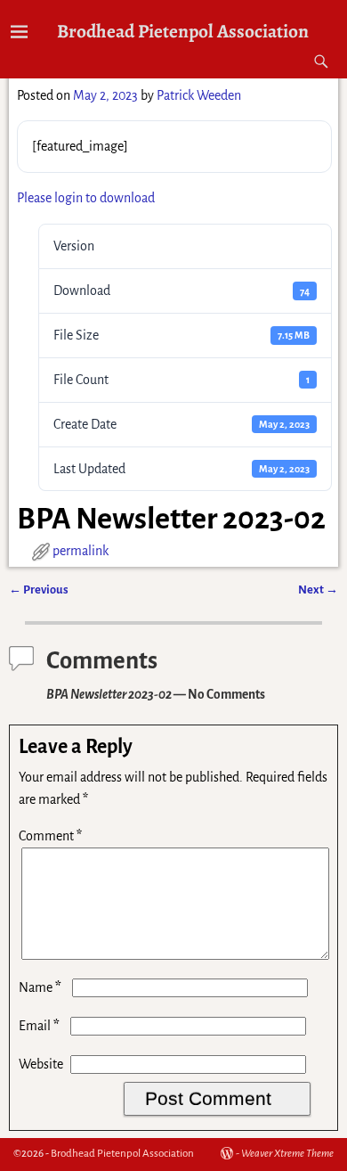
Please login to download (86, 198)
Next (318, 589)
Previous (39, 589)
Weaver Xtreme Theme (287, 1153)
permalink (80, 551)
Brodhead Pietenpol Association (183, 31)
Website (41, 1064)
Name (40, 987)
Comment (50, 836)
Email (39, 1026)
